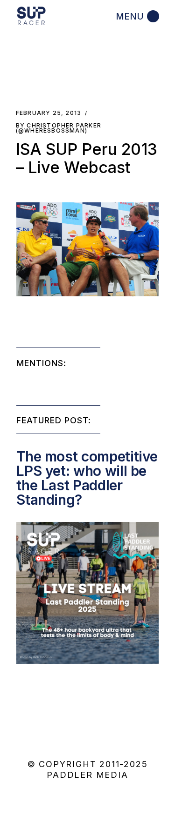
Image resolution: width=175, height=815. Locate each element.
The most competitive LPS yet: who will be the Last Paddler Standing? (87, 478)
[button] (87, 249)
